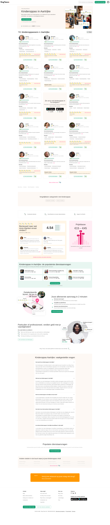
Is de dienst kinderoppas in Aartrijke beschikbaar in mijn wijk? (49, 425)
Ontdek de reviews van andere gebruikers (42, 257)
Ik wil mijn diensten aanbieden (43, 507)
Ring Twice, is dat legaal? (45, 497)
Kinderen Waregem (81, 461)
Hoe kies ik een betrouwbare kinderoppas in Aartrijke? (48, 409)
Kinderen (25, 187)
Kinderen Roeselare (66, 461)
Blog (24, 493)
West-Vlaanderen (31, 187)
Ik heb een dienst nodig (29, 507)
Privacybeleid (68, 511)
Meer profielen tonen (53, 182)
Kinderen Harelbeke (81, 463)
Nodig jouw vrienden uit (28, 497)
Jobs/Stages (61, 497)
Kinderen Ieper (22, 463)
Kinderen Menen (37, 463)
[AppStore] (60, 109)
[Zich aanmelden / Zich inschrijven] (108, 2)
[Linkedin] (73, 493)
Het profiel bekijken (28, 59)
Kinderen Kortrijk (37, 461)
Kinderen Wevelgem (66, 463)
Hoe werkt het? (43, 493)
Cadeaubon (25, 500)
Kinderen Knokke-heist (52, 463)
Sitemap (73, 511)
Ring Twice (20, 187)
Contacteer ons (43, 500)
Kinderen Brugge (22, 461)
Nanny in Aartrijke (60, 200)
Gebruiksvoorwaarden (60, 511)
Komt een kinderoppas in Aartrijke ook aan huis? (46, 394)
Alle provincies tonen (54, 465)
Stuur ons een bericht (46, 478)
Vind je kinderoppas (26, 19)
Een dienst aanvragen (100, 2)
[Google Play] (50, 109)
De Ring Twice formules (45, 495)
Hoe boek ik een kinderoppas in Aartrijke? (45, 362)
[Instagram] (75, 493)
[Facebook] (71, 493)
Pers (59, 500)
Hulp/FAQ (42, 502)
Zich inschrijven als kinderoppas (86, 2)
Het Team (60, 495)
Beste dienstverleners (27, 495)
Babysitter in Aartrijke (50, 200)
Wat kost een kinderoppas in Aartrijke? (44, 378)
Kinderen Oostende (52, 461)
